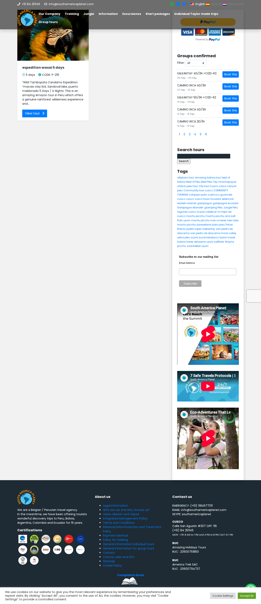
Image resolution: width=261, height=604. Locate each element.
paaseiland (204, 224)
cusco (181, 199)
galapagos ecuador (226, 203)
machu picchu (195, 216)
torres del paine (196, 241)
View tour (33, 113)
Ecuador (215, 199)
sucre (194, 237)
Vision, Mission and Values (121, 514)
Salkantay (208, 229)
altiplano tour (185, 177)
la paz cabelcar (207, 211)
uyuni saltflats (215, 241)
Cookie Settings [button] (222, 596)
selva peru (183, 237)
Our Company (49, 14)
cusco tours (202, 199)
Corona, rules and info (118, 557)
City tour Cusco (208, 186)
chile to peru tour (187, 186)
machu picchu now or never (208, 220)
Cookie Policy (112, 565)
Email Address (187, 263)
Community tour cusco (198, 190)
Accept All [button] (246, 596)
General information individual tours (128, 544)
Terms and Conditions (119, 523)
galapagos (204, 203)
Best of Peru (193, 182)
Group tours (48, 22)
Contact (109, 553)
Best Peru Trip (209, 182)
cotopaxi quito (198, 194)
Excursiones (131, 14)
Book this (230, 74)
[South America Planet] (27, 18)
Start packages (158, 14)
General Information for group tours (128, 548)
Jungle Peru (230, 207)
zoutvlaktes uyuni (197, 246)
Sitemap (109, 561)
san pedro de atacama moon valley (213, 233)
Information (108, 14)
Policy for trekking (115, 540)
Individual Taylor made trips (196, 14)
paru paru (218, 224)
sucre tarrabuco (209, 237)
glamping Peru (213, 207)
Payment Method (115, 536)
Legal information (115, 506)
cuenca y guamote (220, 194)
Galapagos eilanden (190, 207)
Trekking (72, 14)
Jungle (88, 14)
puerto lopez (193, 229)
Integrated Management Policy (125, 518)
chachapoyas (227, 182)
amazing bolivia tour (208, 177)
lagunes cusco (186, 211)
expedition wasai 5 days (43, 67)
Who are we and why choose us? (126, 510)
